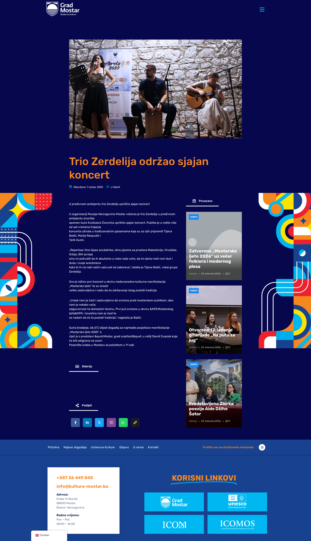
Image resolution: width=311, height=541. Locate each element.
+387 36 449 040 (75, 477)
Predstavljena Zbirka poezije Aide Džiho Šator (211, 409)
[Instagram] (262, 447)
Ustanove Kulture (103, 447)
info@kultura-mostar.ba (82, 486)
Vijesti (116, 187)
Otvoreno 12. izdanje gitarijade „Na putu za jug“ (212, 335)
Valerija (193, 273)
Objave (124, 447)
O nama (138, 447)
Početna (53, 447)
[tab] (83, 367)
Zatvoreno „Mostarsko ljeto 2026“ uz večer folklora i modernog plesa (213, 258)
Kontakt (153, 447)
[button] (262, 6)
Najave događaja (75, 447)
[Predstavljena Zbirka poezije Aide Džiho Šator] (214, 393)
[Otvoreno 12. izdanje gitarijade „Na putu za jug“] (214, 320)
